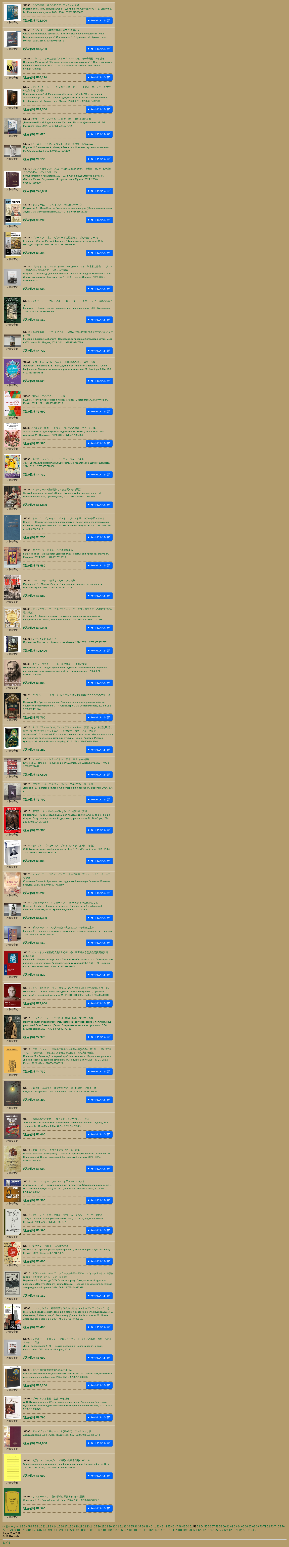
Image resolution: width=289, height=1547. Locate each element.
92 (59, 1530)
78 (7, 1530)
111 (146, 1530)
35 (132, 1526)
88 (44, 1530)
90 (51, 1530)
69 (257, 1526)
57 (213, 1526)
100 (89, 1530)
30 (113, 1526)
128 (231, 1530)
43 (161, 1526)
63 (235, 1526)
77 (4, 1530)
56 (209, 1526)
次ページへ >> (247, 1530)
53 (198, 1526)
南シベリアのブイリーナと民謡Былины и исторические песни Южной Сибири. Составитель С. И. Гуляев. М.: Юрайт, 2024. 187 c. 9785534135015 (66, 400)
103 (105, 1530)
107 (125, 1530)
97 (77, 1530)
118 (180, 1530)
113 (155, 1530)
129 (236, 1530)
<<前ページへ (11, 1526)
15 (58, 1526)
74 (275, 1526)
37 (139, 1526)
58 (216, 1526)
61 (227, 1526)
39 (147, 1526)
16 (62, 1526)
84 (29, 1530)
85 (33, 1530)
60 (224, 1526)
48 (180, 1526)
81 (18, 1530)
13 (51, 1526)
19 (73, 1526)
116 (170, 1530)
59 (220, 1526)
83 (26, 1530)
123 (205, 1530)
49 (183, 1526)
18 (69, 1526)
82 (22, 1530)
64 (238, 1526)
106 (120, 1530)
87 (40, 1530)
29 (110, 1526)
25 (95, 1526)
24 (91, 1526)
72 (268, 1526)
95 (70, 1530)
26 (99, 1526)
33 (124, 1526)
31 (117, 1526)
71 (264, 1526)
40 (150, 1526)
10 (40, 1526)
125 (215, 1530)
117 (175, 1530)
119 (184, 1530)
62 (231, 1526)
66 (246, 1526)
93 (62, 1530)
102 (100, 1530)
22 (84, 1526)
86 (37, 1530)
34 (128, 1526)
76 (283, 1526)
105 (115, 1530)
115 (165, 1530)
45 (169, 1526)
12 (47, 1526)
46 (172, 1526)
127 (226, 1530)
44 (165, 1526)
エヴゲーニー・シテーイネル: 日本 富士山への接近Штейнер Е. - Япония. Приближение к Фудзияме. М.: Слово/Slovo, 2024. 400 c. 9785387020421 (66, 763)
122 (200, 1530)
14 (55, 1526)
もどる (7, 1542)
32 (121, 1526)
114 (160, 1530)
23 (88, 1526)
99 (84, 1530)
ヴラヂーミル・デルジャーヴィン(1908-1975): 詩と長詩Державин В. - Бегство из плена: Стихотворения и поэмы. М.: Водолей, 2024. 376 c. (68, 788)
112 (151, 1530)
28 (106, 1526)
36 (135, 1526)
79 (11, 1530)
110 (141, 1530)
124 (210, 1530)
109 (136, 1530)
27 (102, 1526)
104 (110, 1530)
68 (253, 1526)
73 (272, 1526)
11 (44, 1526)
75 (279, 1526)
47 (176, 1526)
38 (143, 1526)
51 (191, 1526)
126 (220, 1530)
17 (66, 1526)
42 (158, 1526)
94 (66, 1530)
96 (73, 1530)
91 (55, 1530)
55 (205, 1526)
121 (194, 1530)
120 (189, 1530)
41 (154, 1526)
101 (94, 1530)
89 (48, 1530)
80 (15, 1530)
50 (187, 1526)
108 (131, 1530)
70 (261, 1526)
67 (250, 1526)
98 (81, 1530)
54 (202, 1526)
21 (80, 1526)
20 (77, 1526)
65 (242, 1526)
